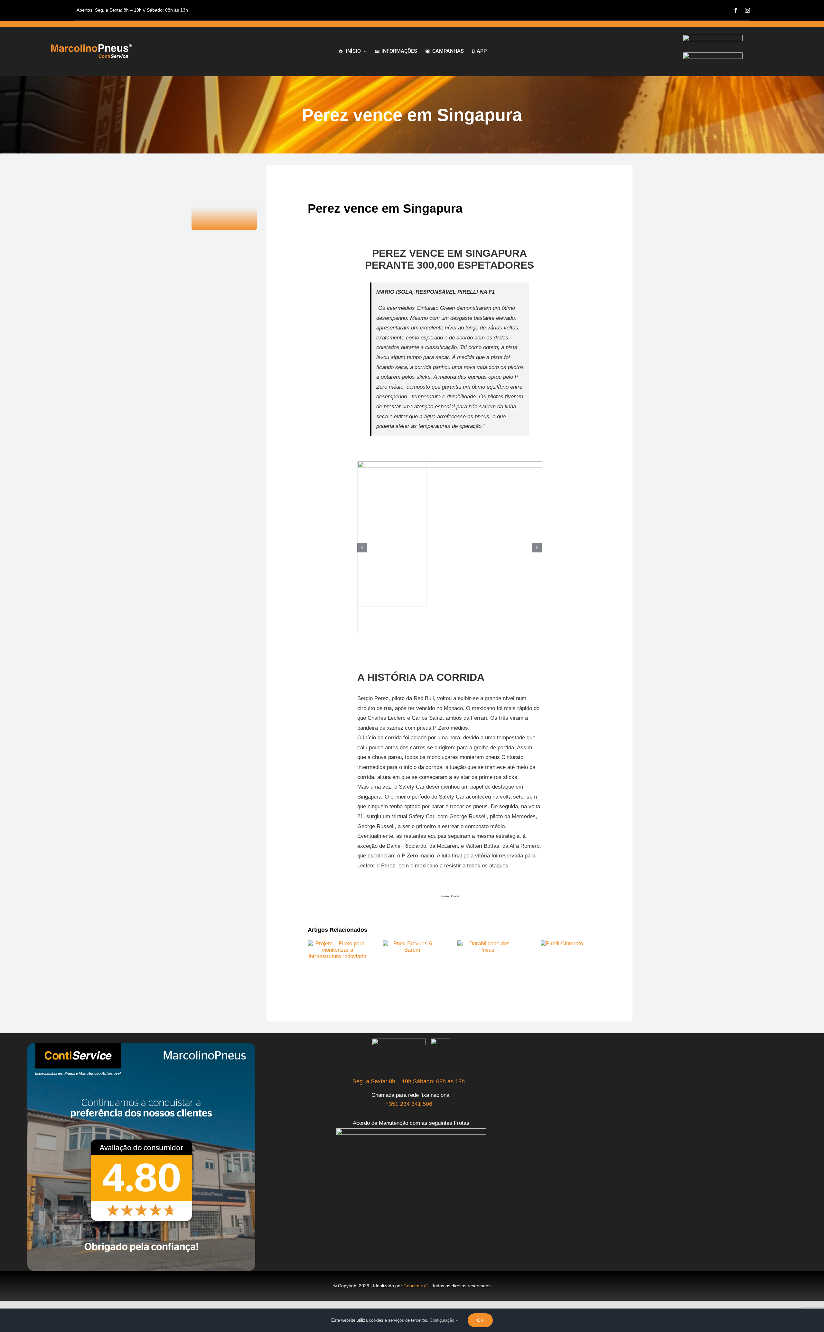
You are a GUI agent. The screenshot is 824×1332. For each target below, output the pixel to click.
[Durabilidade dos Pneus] (487, 943)
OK (480, 1320)
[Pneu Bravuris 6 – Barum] (412, 943)
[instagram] (747, 10)
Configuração (442, 1320)
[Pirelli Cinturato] (562, 943)
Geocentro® (415, 1285)
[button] (362, 547)
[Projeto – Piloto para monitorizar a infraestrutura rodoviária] (337, 943)
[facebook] (735, 10)
